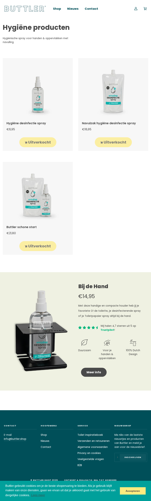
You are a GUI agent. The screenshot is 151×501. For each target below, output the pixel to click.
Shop (44, 435)
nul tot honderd (105, 480)
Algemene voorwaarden (93, 447)
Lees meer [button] (38, 495)
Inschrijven (132, 457)
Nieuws (45, 441)
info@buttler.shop (15, 439)
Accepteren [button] (133, 490)
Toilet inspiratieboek (90, 435)
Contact (46, 447)
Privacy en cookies (89, 453)
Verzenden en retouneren (94, 441)
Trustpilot (107, 330)
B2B (80, 465)
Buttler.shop (42, 480)
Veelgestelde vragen (91, 459)
